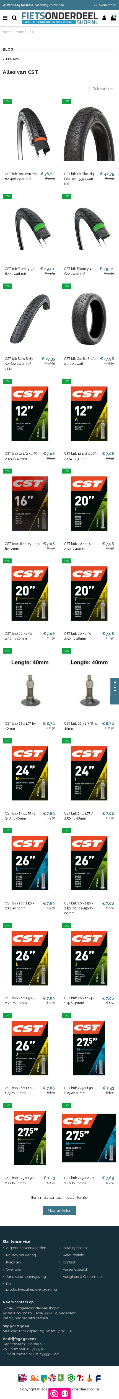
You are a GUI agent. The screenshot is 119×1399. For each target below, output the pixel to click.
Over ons (13, 1269)
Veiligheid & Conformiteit (83, 1277)
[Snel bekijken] (53, 116)
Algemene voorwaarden (26, 1248)
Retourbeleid (73, 1255)
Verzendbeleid (75, 1269)
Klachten (13, 1262)
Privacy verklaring (21, 1255)
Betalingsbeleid (76, 1248)
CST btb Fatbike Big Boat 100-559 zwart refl (79, 179)
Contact (69, 1262)
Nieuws (12, 59)
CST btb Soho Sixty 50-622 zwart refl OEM (19, 364)
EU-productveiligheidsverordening (31, 1287)
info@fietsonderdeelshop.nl (38, 1308)
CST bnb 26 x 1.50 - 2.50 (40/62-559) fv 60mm (78, 908)
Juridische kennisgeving (26, 1277)
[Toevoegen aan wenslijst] (53, 107)
